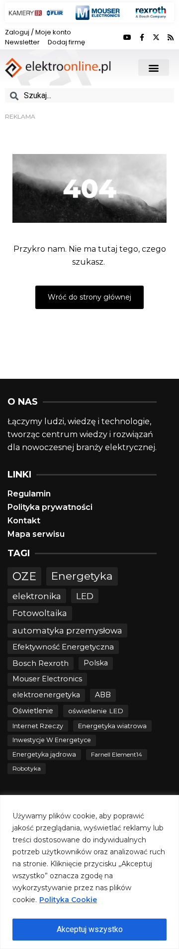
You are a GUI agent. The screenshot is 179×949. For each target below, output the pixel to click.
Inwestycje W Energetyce (51, 740)
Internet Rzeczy (37, 726)
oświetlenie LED (95, 711)
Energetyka (82, 575)
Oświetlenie (32, 710)
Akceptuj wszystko (90, 929)
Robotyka (26, 768)
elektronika (36, 596)
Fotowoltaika (39, 613)
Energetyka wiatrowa (112, 726)
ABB (103, 694)
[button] (153, 67)
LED (84, 596)
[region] (89, 872)
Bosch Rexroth (40, 663)
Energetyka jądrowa (44, 754)
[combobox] (89, 95)
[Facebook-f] (141, 37)
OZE (24, 576)
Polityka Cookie (68, 899)
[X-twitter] (156, 37)
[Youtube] (127, 37)
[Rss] (170, 37)
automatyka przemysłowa (67, 630)
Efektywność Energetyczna (63, 646)
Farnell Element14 (116, 754)
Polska (96, 662)
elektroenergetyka (46, 694)
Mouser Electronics (47, 678)
